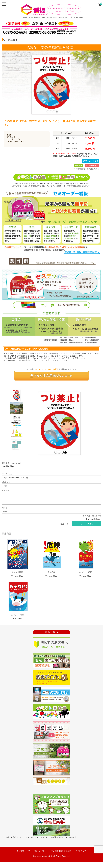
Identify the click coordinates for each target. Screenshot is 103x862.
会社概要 (20, 851)
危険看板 (51, 572)
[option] (16, 395)
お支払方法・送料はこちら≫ (87, 169)
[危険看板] (51, 554)
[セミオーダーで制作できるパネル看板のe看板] (51, 14)
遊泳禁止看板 (17, 572)
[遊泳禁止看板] (17, 554)
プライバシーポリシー (37, 851)
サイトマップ (80, 851)
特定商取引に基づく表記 (61, 851)
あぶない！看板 (85, 572)
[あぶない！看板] (85, 554)
